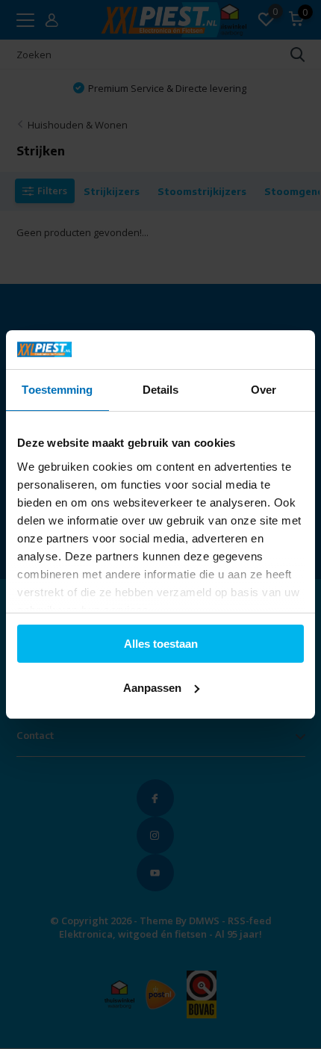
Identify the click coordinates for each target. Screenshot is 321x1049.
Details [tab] (161, 389)
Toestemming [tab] (57, 389)
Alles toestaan (161, 643)
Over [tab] (263, 389)
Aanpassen (152, 687)
